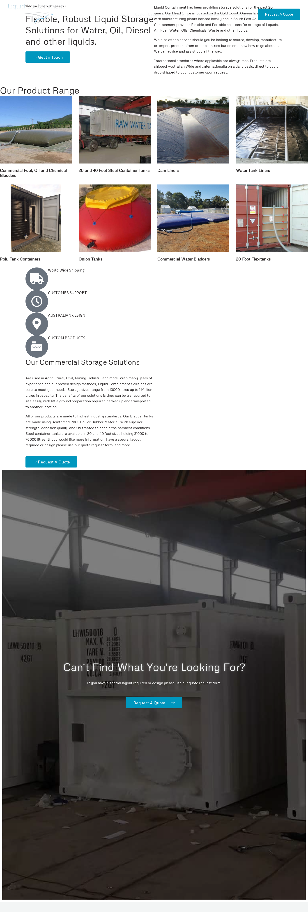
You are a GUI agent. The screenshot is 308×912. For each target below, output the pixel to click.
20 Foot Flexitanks (253, 258)
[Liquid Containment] (36, 13)
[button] (279, 14)
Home (103, 14)
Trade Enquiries (178, 14)
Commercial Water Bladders (183, 258)
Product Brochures (211, 14)
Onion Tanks (90, 258)
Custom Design (147, 14)
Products (121, 14)
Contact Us (241, 14)
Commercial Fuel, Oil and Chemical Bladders (33, 173)
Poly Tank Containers (20, 258)
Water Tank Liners (253, 170)
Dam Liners (168, 170)
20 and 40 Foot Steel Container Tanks (114, 170)
